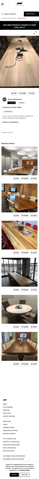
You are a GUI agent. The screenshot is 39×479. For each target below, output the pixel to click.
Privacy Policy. (25, 470)
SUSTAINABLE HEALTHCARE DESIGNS (14, 456)
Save (34, 178)
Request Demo (22, 18)
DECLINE (24, 474)
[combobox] (31, 14)
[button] (2, 4)
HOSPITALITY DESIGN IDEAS (11, 441)
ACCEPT (14, 474)
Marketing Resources (10, 430)
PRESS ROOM (7, 421)
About (5, 404)
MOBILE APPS (7, 413)
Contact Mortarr (9, 416)
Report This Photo (7, 132)
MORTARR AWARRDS (9, 433)
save (32, 93)
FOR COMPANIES (8, 407)
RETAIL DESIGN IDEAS (9, 447)
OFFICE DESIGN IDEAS (9, 438)
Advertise (6, 410)
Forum (5, 424)
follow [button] (12, 102)
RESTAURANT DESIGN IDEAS (11, 444)
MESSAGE (21, 102)
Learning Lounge (8, 427)
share (23, 93)
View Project (8, 111)
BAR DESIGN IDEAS (8, 450)
